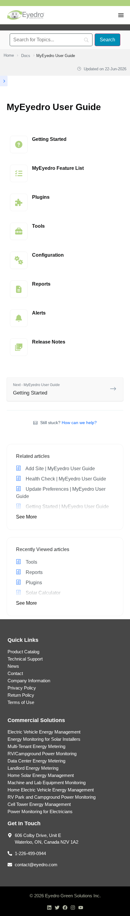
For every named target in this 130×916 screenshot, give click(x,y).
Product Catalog (23, 651)
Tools (30, 562)
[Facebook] (65, 907)
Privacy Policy (22, 687)
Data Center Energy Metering (36, 760)
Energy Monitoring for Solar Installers (44, 739)
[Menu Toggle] (121, 15)
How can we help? (79, 422)
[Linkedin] (49, 907)
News (13, 666)
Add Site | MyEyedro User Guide (59, 468)
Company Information (29, 680)
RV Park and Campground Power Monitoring (52, 797)
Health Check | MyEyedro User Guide (65, 478)
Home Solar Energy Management (41, 775)
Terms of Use (21, 702)
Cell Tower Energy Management (39, 804)
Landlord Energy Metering (33, 768)
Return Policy (21, 695)
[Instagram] (72, 907)
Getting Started (36, 389)
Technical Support (25, 658)
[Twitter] (57, 907)
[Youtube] (80, 907)
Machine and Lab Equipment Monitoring (47, 782)
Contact (15, 673)
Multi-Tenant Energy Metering (36, 746)
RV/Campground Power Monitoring (42, 753)
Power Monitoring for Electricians (40, 811)
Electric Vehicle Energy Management (44, 731)
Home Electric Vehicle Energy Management (51, 789)
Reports (33, 572)
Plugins (33, 582)
